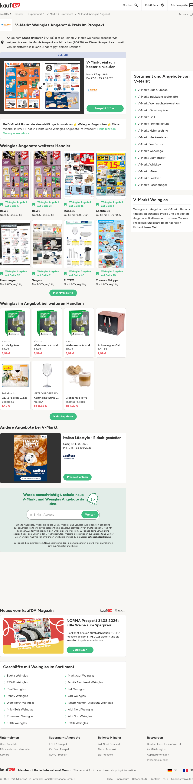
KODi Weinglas (17, 723)
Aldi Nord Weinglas (80, 709)
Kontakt (155, 779)
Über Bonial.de (8, 744)
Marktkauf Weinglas (81, 675)
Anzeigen (183, 14)
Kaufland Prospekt (59, 749)
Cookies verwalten (182, 779)
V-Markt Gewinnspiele (153, 110)
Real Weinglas (16, 689)
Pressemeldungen (157, 760)
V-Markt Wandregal (151, 151)
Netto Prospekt (107, 749)
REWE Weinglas (17, 682)
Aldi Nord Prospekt (109, 744)
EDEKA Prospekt (58, 744)
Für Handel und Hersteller (15, 749)
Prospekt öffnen (105, 108)
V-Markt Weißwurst (151, 144)
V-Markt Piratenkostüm (153, 124)
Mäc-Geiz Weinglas (20, 709)
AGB (165, 779)
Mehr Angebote (63, 416)
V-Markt (52, 14)
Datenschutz (139, 779)
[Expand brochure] (42, 86)
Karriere (4, 754)
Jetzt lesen (80, 649)
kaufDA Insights (156, 749)
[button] (63, 83)
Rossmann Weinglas (20, 716)
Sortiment (67, 14)
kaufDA (4, 14)
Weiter (90, 514)
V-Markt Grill (146, 117)
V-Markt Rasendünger (152, 185)
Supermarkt (35, 14)
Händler (18, 14)
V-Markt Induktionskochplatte (158, 96)
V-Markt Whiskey (149, 164)
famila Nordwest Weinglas (85, 682)
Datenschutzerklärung (99, 537)
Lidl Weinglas (76, 689)
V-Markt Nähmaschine (153, 130)
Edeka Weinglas (17, 675)
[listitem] (15, 184)
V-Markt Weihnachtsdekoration (159, 103)
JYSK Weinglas (78, 723)
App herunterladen (158, 754)
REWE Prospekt (58, 754)
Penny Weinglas (17, 696)
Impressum (122, 779)
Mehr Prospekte (63, 292)
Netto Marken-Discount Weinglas (90, 702)
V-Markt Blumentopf (151, 157)
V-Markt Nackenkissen (153, 137)
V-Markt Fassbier (149, 178)
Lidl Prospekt (105, 754)
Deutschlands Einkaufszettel (164, 744)
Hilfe (110, 779)
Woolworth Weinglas (20, 702)
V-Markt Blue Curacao (153, 90)
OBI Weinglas (77, 696)
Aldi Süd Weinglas (80, 716)
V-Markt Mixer (147, 171)
